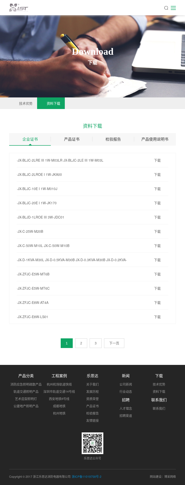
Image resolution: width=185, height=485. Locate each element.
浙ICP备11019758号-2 (86, 476)
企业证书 (30, 139)
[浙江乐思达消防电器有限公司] (18, 8)
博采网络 (170, 476)
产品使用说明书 (154, 139)
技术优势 (26, 103)
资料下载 (53, 103)
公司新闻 (125, 384)
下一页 (114, 343)
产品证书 (71, 139)
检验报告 (113, 139)
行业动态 (125, 391)
